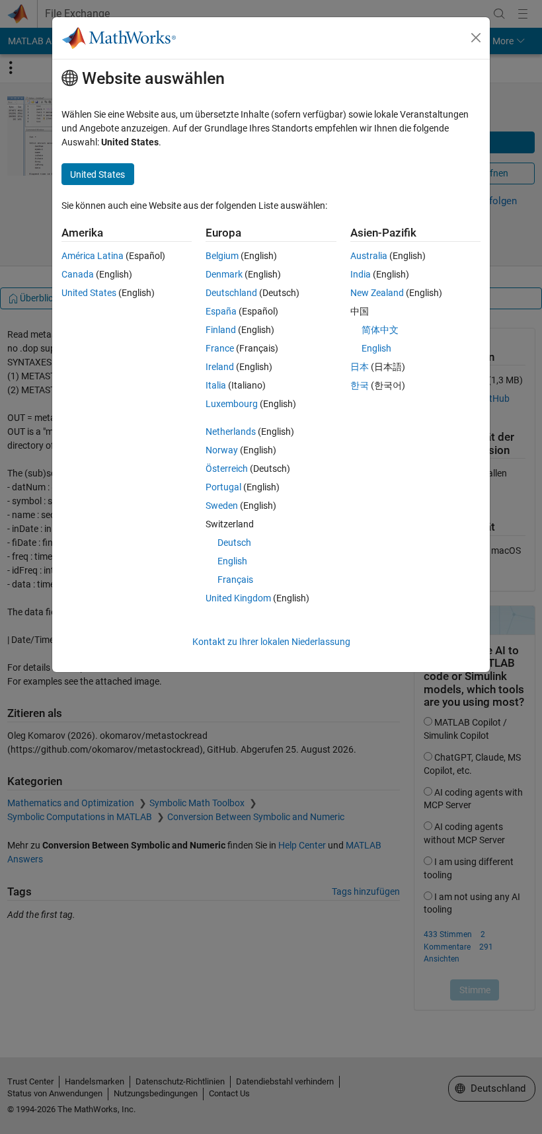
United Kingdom (238, 598)
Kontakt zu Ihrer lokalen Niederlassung (271, 641)
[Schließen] (476, 37)
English (232, 561)
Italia (216, 385)
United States (88, 292)
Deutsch (234, 542)
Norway (222, 450)
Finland (221, 329)
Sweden (222, 505)
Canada (77, 274)
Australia (368, 255)
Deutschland (231, 292)
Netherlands (231, 431)
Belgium (222, 255)
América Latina (92, 255)
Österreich (227, 468)
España (221, 311)
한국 (359, 385)
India (360, 274)
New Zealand (377, 292)
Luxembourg (232, 403)
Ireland (220, 366)
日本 (359, 366)
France (220, 348)
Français (235, 579)
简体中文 (380, 329)
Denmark (224, 274)
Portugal (223, 487)
